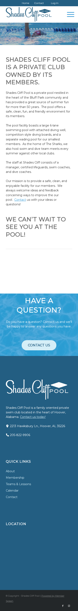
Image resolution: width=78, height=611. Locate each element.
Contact (39, 3)
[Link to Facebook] (63, 606)
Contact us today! (33, 417)
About (10, 471)
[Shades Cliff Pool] (32, 14)
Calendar (12, 490)
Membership (15, 478)
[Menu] (68, 14)
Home (25, 3)
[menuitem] (25, 3)
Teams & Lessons (18, 484)
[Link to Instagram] (69, 606)
